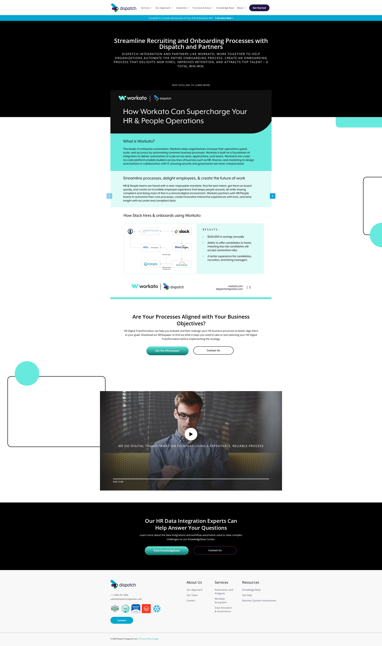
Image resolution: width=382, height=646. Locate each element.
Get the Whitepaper (167, 350)
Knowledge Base (225, 8)
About (240, 8)
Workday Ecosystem (221, 600)
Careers (191, 600)
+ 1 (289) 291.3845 (119, 595)
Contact (121, 620)
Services (145, 8)
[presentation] (109, 196)
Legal (156, 638)
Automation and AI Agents (224, 591)
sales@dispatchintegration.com (126, 599)
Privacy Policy (145, 638)
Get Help (247, 595)
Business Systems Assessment (256, 600)
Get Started (259, 7)
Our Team (192, 595)
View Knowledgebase (167, 550)
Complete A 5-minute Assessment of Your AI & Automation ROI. (191, 17)
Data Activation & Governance (223, 609)
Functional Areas (202, 8)
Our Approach (162, 8)
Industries (181, 8)
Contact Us (213, 350)
